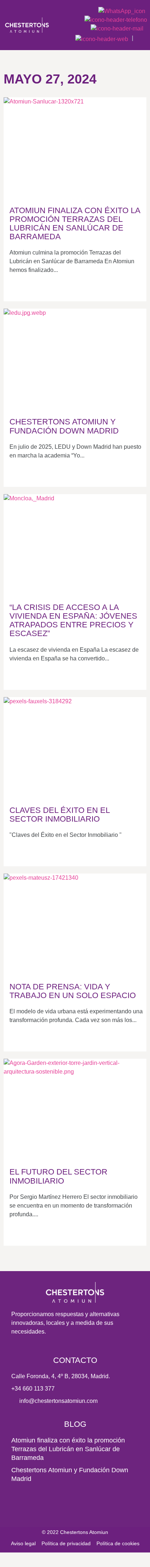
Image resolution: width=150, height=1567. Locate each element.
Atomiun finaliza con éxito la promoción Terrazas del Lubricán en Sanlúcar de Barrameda (68, 1449)
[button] (142, 38)
